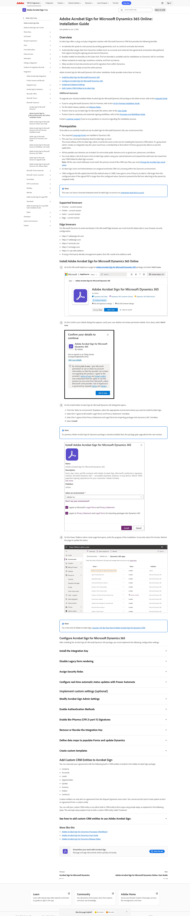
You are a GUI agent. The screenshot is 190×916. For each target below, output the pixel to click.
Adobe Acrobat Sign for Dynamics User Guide (80, 835)
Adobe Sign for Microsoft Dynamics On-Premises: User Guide (38, 138)
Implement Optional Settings (73, 84)
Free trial (115, 3)
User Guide (122, 111)
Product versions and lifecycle (35, 80)
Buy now (126, 3)
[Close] (127, 911)
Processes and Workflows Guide (132, 114)
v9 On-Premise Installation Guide (126, 103)
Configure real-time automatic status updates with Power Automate (97, 682)
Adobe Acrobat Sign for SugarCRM (37, 197)
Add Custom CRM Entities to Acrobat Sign (78, 88)
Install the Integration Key (73, 650)
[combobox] (135, 10)
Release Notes (95, 107)
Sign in (169, 3)
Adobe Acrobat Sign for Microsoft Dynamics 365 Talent (39, 152)
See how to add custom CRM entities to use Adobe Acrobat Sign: (95, 818)
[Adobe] (20, 3)
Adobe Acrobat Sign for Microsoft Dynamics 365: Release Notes (39, 165)
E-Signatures (49, 3)
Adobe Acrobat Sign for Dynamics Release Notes (81, 839)
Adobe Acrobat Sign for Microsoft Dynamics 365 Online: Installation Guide (39, 115)
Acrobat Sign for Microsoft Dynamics (37, 108)
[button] (162, 3)
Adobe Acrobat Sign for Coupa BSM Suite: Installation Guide (37, 207)
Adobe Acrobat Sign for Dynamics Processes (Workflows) (85, 832)
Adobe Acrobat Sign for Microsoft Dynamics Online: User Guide (39, 123)
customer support (73, 119)
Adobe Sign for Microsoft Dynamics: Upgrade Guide (37, 159)
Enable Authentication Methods (77, 709)
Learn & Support (102, 3)
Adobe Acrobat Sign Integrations (36, 76)
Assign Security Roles (71, 671)
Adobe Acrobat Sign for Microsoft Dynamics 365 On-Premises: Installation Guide (39, 130)
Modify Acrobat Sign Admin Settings (79, 698)
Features (60, 3)
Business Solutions (74, 3)
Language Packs (79, 135)
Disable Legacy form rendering (76, 661)
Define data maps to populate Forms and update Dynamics (92, 740)
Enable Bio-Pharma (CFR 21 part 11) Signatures (85, 719)
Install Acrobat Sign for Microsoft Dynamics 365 (81, 77)
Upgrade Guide (161, 98)
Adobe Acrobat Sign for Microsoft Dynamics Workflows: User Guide (39, 146)
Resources (88, 3)
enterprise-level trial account (132, 192)
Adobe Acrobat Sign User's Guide (34, 28)
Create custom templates (73, 750)
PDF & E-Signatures (33, 3)
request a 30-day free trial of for (118, 628)
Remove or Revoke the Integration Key (80, 729)
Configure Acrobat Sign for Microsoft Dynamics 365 (82, 81)
